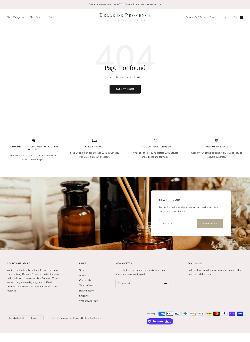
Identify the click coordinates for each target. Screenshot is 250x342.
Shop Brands (37, 17)
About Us (84, 275)
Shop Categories (15, 17)
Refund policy (86, 290)
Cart (238, 17)
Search (213, 17)
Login (225, 17)
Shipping (84, 295)
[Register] (165, 283)
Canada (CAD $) (194, 17)
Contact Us (85, 280)
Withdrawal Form (88, 301)
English (34, 318)
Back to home (125, 89)
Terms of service (87, 285)
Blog (51, 17)
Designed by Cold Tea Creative (87, 318)
